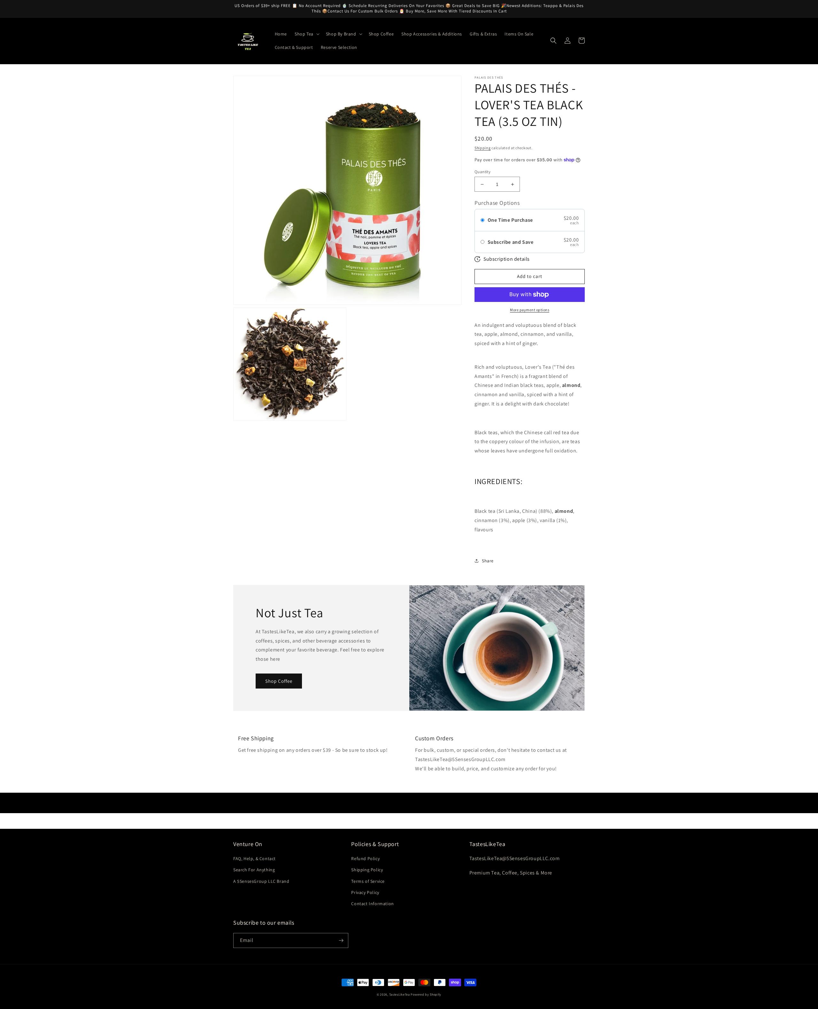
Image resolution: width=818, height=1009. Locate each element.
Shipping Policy (367, 870)
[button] (306, 34)
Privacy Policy (365, 892)
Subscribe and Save (511, 242)
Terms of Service (368, 881)
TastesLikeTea (399, 994)
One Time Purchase (510, 220)
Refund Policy (365, 858)
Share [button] (488, 561)
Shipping (483, 147)
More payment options (529, 309)
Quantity (482, 171)
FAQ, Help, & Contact (254, 858)
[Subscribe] (341, 940)
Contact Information (372, 903)
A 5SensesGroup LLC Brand (261, 881)
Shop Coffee (278, 681)
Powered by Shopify (426, 994)
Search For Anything (254, 870)
